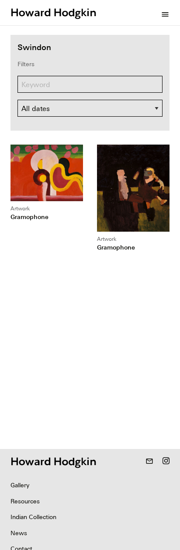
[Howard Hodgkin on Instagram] (166, 462)
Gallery (19, 485)
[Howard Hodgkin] (53, 13)
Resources (25, 501)
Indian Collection (33, 516)
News (18, 533)
